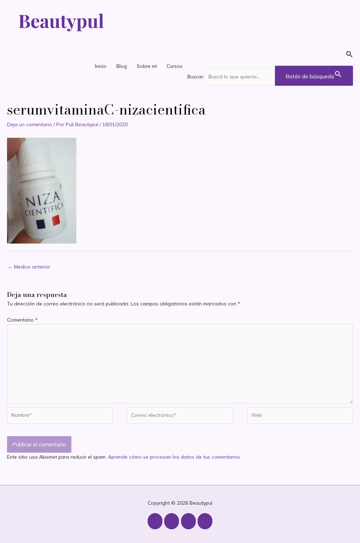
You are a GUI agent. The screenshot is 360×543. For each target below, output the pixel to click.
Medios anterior (29, 267)
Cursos (174, 66)
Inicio (101, 66)
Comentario (22, 320)
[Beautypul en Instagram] (155, 521)
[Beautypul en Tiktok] (188, 521)
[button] (270, 56)
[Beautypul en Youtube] (171, 521)
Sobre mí (147, 66)
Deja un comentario (29, 124)
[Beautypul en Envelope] (205, 521)
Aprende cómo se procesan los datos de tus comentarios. (174, 457)
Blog (121, 66)
